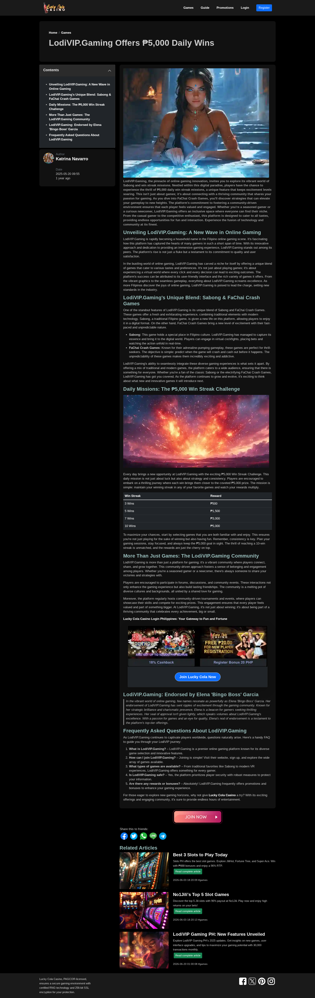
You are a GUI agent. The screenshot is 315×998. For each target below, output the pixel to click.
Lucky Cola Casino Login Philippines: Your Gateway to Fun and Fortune (175, 619)
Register (264, 7)
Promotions (225, 7)
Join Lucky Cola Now (197, 677)
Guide (205, 7)
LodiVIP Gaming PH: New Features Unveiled (219, 934)
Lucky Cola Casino (222, 795)
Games (188, 7)
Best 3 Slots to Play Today (200, 854)
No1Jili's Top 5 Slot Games (201, 894)
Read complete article (188, 871)
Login (245, 7)
